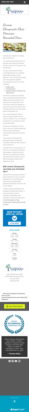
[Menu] (14, 397)
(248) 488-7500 (7, 2)
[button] (14, 223)
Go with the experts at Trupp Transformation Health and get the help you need (14, 202)
